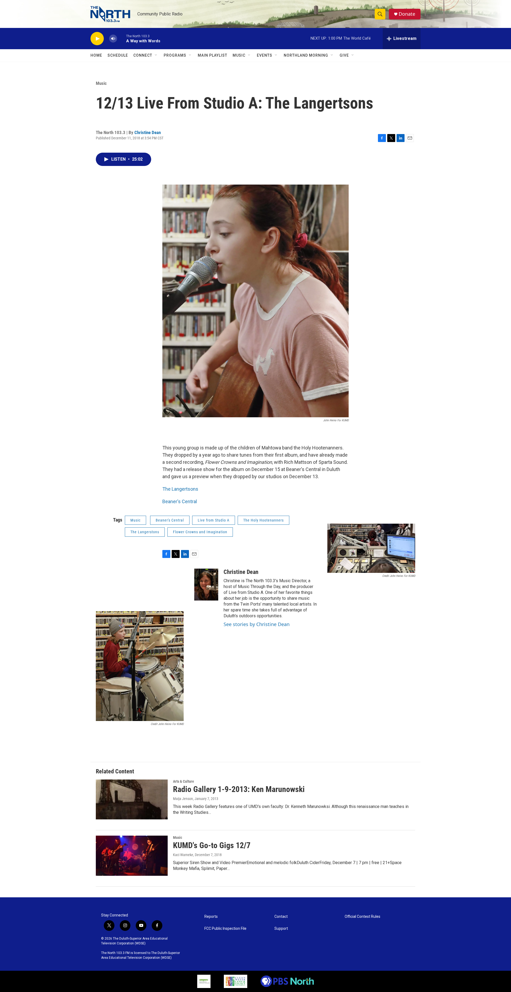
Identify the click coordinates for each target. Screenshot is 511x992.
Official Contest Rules (362, 917)
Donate (407, 14)
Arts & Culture (183, 781)
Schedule (118, 55)
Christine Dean (147, 132)
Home (96, 55)
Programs (175, 55)
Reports (211, 917)
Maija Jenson (183, 799)
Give (344, 55)
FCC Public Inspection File (225, 929)
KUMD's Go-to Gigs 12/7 (211, 845)
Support (281, 929)
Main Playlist (212, 55)
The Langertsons (180, 489)
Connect (142, 55)
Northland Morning (306, 55)
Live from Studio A (213, 520)
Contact (281, 917)
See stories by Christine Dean (257, 624)
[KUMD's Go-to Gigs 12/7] (132, 856)
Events (264, 55)
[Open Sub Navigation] (156, 55)
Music (239, 55)
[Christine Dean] (206, 585)
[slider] (121, 38)
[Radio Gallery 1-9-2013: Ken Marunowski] (132, 799)
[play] (97, 39)
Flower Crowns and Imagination (200, 532)
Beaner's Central (179, 501)
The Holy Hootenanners (263, 520)
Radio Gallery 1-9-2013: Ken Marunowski (239, 789)
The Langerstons (144, 532)
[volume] (113, 39)
